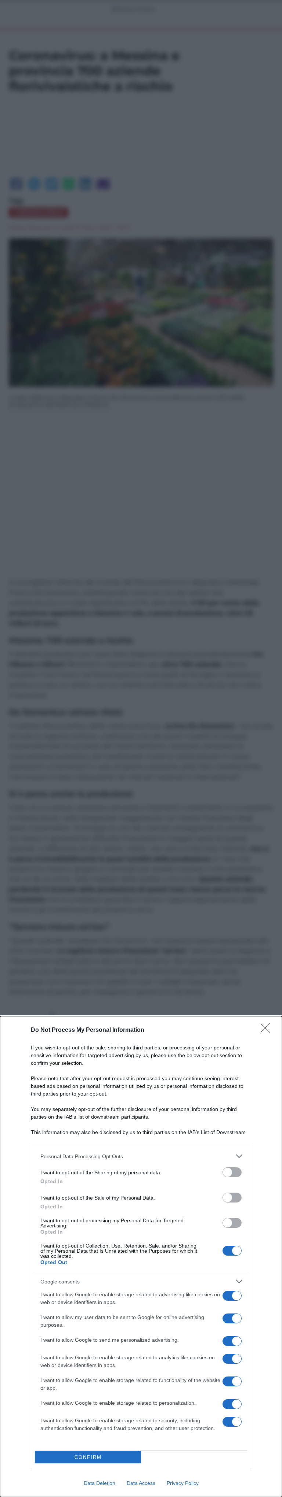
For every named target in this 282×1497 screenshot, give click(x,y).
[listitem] (141, 1156)
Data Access (141, 1483)
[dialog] (141, 1256)
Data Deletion (99, 1483)
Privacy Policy (183, 1483)
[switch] (232, 1172)
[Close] (268, 1030)
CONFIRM (88, 1457)
